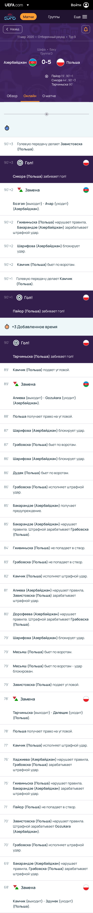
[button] (79, 16)
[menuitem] (31, 16)
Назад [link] (14, 29)
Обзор (12, 96)
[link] (28, 16)
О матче (49, 96)
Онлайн (30, 96)
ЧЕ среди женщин (10, 16)
